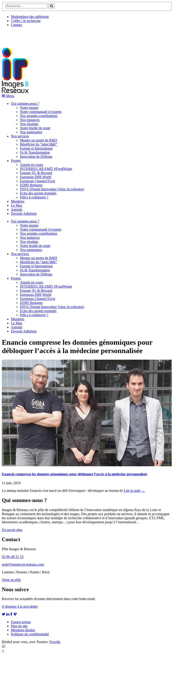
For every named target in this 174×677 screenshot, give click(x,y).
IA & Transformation (35, 152)
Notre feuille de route (35, 128)
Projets (16, 161)
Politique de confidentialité (30, 634)
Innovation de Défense (36, 156)
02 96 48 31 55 (13, 557)
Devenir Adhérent (23, 213)
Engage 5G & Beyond (36, 173)
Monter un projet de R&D (38, 140)
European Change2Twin (37, 181)
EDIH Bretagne (31, 185)
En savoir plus (12, 530)
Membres (17, 201)
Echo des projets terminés (38, 193)
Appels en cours (31, 165)
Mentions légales (23, 630)
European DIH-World (35, 177)
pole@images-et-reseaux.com (23, 564)
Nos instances (30, 120)
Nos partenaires (31, 132)
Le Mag (16, 205)
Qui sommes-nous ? (25, 103)
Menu (9, 96)
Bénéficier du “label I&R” (38, 144)
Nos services (20, 136)
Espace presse (21, 622)
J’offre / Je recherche (26, 21)
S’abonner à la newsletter (20, 606)
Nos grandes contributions (38, 116)
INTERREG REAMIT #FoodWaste (46, 169)
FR (35, 35)
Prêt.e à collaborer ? (34, 197)
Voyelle (54, 642)
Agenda (16, 209)
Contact (16, 25)
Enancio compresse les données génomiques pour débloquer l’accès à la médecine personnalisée (74, 474)
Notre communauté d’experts (40, 112)
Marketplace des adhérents (30, 17)
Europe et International (36, 148)
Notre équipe (29, 108)
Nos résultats (29, 124)
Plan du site (19, 626)
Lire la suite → (134, 491)
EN (19, 35)
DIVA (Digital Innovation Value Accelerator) (52, 189)
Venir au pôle (11, 580)
